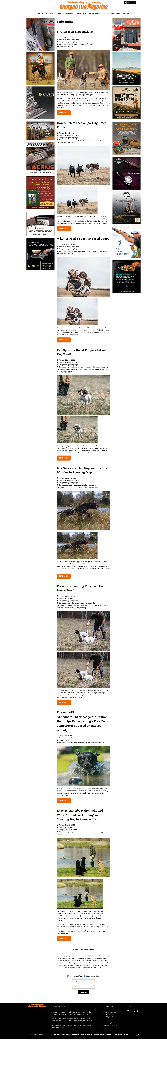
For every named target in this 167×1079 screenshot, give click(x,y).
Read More (63, 113)
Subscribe (83, 992)
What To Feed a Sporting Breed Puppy (83, 239)
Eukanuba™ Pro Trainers (84, 693)
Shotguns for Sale (92, 976)
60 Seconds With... (76, 976)
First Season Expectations (75, 31)
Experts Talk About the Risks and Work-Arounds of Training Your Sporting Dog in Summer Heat (80, 815)
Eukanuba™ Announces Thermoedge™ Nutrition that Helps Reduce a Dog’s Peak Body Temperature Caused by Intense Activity (82, 721)
